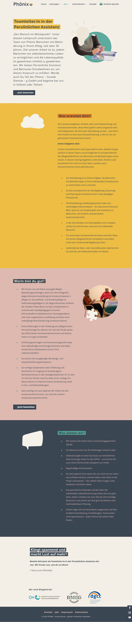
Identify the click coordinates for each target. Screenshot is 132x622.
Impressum (67, 612)
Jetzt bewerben (26, 92)
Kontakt (92, 4)
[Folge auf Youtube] (129, 617)
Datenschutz (81, 612)
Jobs (65, 4)
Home (43, 4)
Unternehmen (78, 4)
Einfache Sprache (111, 4)
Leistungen (54, 4)
